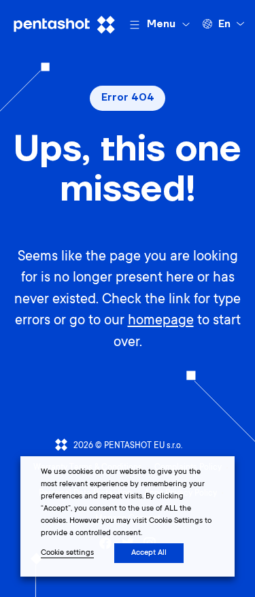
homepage (161, 321)
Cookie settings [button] (67, 553)
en (224, 24)
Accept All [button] (149, 553)
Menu (161, 24)
